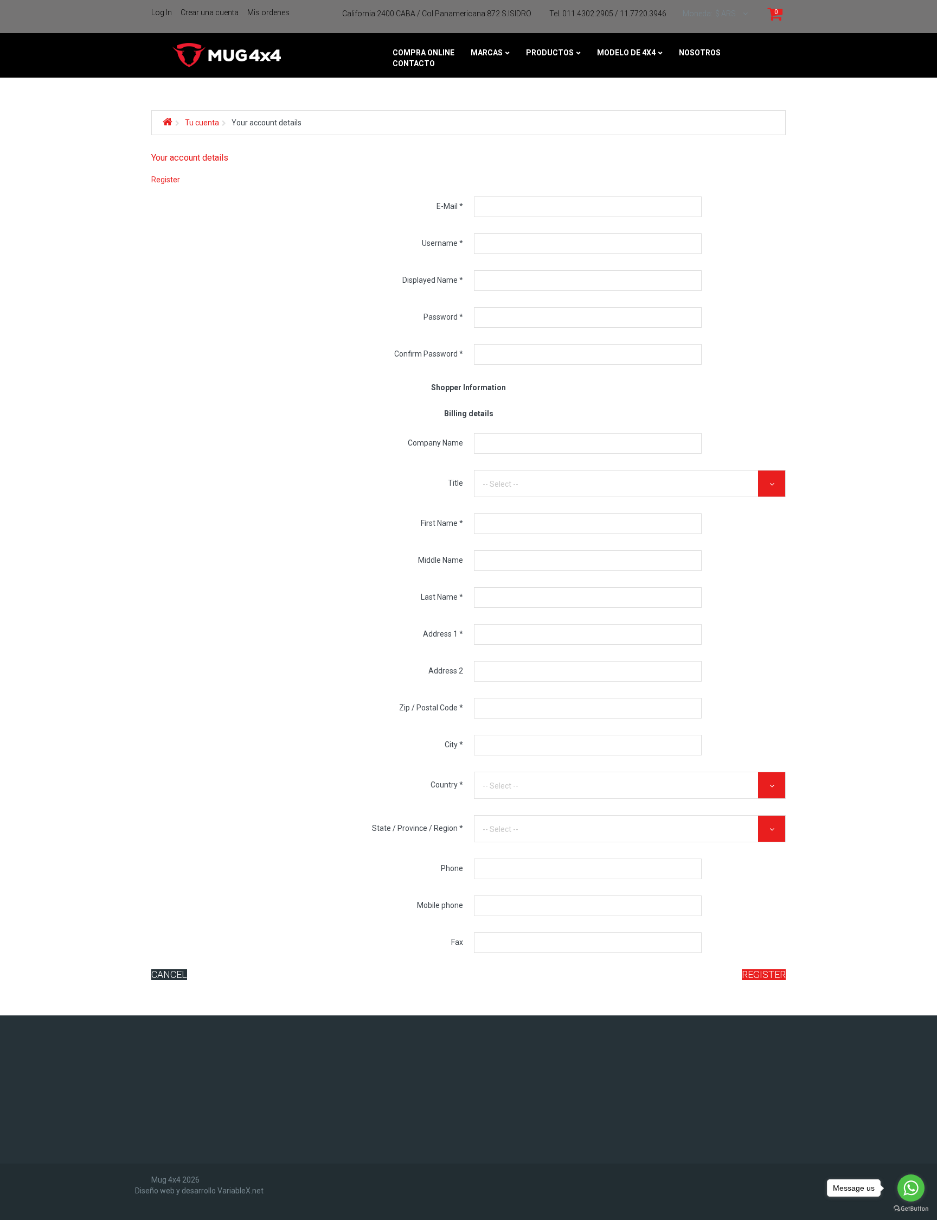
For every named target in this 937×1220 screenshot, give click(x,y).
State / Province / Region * (417, 828)
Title (455, 483)
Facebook (197, 1033)
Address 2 (445, 670)
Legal (434, 1041)
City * (454, 744)
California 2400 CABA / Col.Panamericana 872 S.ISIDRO (436, 13)
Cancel (169, 974)
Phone (452, 868)
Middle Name (440, 560)
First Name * (442, 523)
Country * (447, 784)
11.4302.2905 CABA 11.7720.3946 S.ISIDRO (668, 1052)
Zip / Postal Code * (431, 707)
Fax (457, 942)
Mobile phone (440, 905)
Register (764, 974)
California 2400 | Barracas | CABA (652, 1105)
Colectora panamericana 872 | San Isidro (669, 1118)
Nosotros (443, 1027)
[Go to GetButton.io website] (911, 1208)
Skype (190, 1091)
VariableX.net (240, 1190)
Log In (161, 12)
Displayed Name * (432, 280)
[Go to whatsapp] (911, 1188)
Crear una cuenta (210, 12)
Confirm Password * (428, 354)
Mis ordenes (268, 12)
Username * (442, 243)
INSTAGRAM (200, 1062)
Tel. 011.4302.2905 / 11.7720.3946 (607, 13)
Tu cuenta (202, 122)
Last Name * (442, 597)
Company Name (435, 443)
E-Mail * (450, 206)
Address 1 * (443, 634)
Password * (443, 317)
